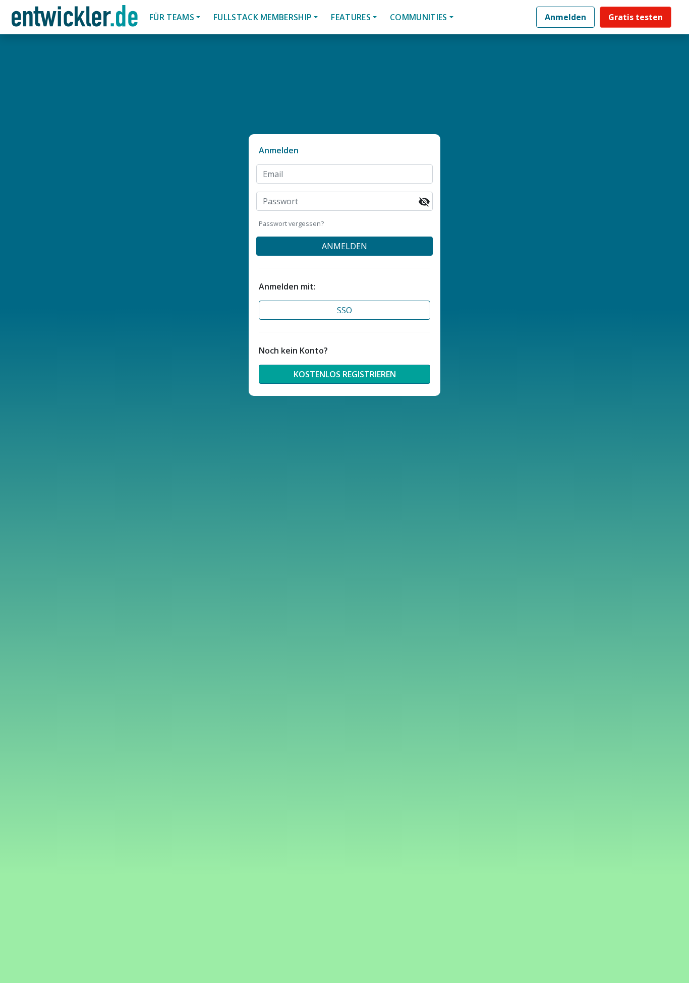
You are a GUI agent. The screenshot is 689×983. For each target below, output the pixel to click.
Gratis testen (635, 17)
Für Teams (171, 17)
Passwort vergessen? (291, 223)
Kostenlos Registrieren (345, 374)
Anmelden (565, 17)
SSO (344, 310)
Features (351, 17)
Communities (418, 17)
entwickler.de (75, 19)
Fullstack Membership (262, 17)
